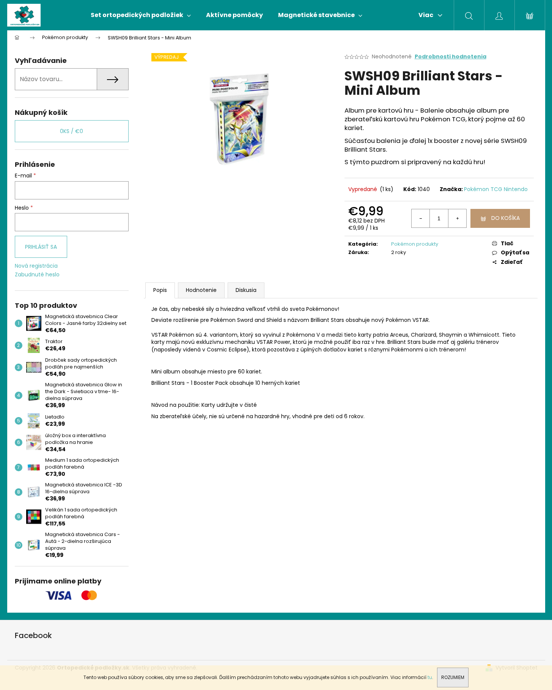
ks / (71, 131)
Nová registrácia (36, 266)
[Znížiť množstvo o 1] (421, 218)
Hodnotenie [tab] (201, 290)
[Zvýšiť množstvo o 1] (457, 218)
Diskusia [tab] (246, 290)
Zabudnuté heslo (37, 274)
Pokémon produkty (414, 244)
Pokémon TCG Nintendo (496, 189)
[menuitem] (140, 15)
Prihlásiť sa (41, 247)
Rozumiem (452, 677)
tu (430, 677)
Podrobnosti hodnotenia (450, 56)
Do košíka (505, 218)
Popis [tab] (160, 290)
